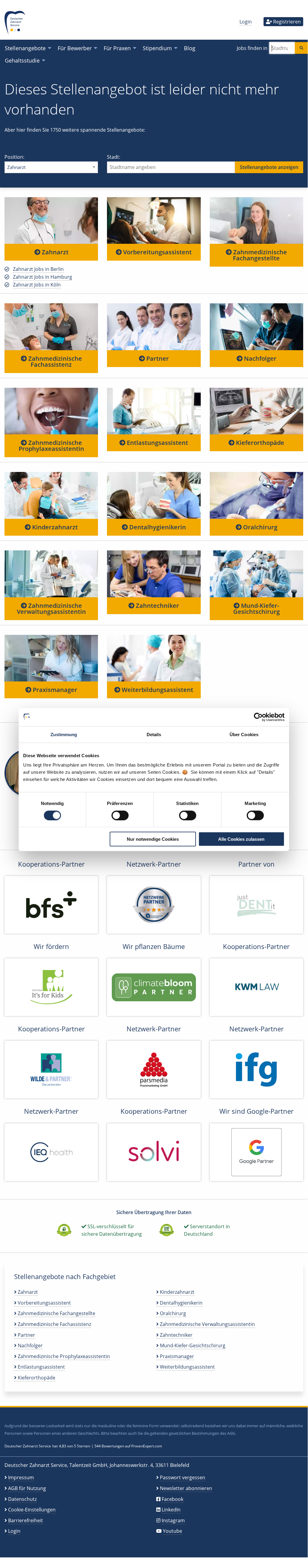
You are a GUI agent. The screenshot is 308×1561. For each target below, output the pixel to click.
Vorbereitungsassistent (157, 252)
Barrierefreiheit (25, 1520)
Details (154, 734)
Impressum (21, 1477)
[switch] (120, 815)
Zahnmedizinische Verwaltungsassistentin (51, 608)
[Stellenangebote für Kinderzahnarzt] (51, 495)
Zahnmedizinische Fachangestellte (259, 255)
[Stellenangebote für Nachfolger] (256, 326)
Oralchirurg (259, 527)
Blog (189, 48)
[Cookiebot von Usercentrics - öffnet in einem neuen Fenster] (258, 716)
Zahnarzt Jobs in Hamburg (42, 277)
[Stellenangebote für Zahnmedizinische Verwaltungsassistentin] (51, 573)
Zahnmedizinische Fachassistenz (54, 361)
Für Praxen (117, 48)
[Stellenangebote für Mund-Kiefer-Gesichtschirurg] (256, 573)
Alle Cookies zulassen (241, 839)
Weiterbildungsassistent (156, 690)
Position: (14, 157)
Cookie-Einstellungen (32, 1509)
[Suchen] (301, 48)
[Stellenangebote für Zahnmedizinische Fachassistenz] (51, 326)
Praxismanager (54, 690)
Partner (157, 358)
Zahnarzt (54, 252)
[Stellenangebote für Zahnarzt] (51, 220)
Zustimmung (63, 734)
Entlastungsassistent (156, 443)
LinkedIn (171, 1509)
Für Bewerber (75, 48)
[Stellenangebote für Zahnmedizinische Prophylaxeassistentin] (51, 411)
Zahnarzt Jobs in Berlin (38, 269)
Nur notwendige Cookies (153, 839)
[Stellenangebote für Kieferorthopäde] (256, 411)
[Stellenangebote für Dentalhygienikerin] (153, 495)
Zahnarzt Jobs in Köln (37, 284)
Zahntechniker (156, 605)
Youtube (172, 1531)
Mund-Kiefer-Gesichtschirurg (256, 608)
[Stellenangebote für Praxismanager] (51, 658)
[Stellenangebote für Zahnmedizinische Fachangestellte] (256, 220)
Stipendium (157, 48)
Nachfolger (259, 358)
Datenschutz (22, 1499)
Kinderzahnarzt (54, 527)
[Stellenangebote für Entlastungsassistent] (153, 411)
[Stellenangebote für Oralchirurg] (256, 495)
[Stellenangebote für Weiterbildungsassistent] (153, 658)
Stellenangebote (25, 48)
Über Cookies (244, 734)
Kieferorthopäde (259, 443)
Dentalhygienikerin (157, 527)
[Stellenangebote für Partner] (153, 326)
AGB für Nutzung (27, 1488)
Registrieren (286, 21)
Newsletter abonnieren (186, 1488)
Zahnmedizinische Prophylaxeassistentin (51, 446)
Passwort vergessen (182, 1477)
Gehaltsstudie (22, 60)
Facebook (172, 1499)
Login (245, 21)
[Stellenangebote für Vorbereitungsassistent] (153, 220)
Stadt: (113, 157)
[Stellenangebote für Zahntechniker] (153, 573)
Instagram (173, 1520)
